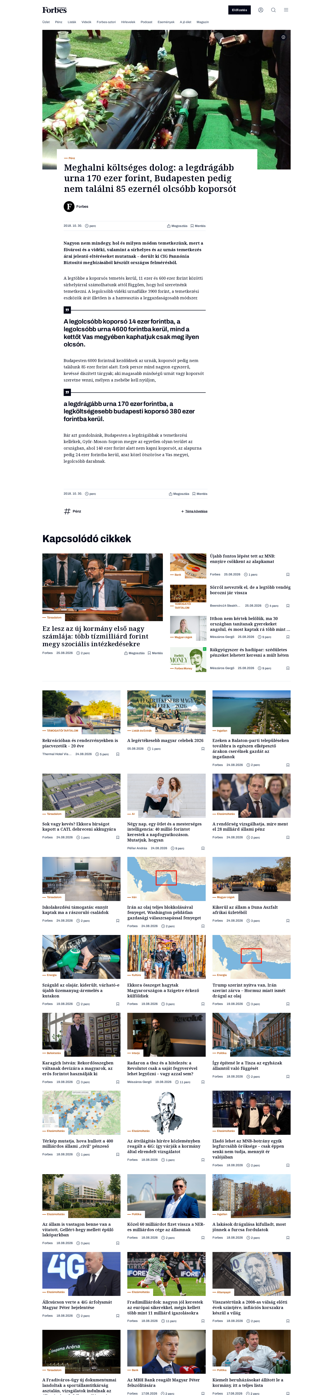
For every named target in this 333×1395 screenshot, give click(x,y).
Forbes (47, 653)
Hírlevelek (128, 22)
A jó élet (185, 22)
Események (166, 22)
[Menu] (286, 9)
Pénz (58, 22)
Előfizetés (239, 10)
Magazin (203, 22)
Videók (86, 22)
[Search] (273, 9)
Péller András (137, 848)
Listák (72, 22)
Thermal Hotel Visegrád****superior (57, 754)
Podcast (146, 22)
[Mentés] (288, 575)
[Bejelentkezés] (260, 9)
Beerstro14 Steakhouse (225, 605)
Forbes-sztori (106, 22)
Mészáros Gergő (222, 637)
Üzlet (46, 22)
